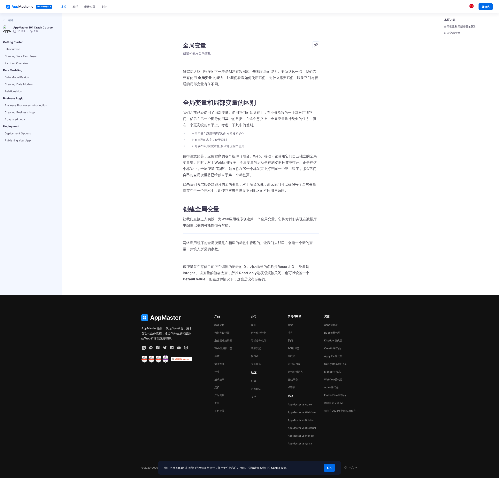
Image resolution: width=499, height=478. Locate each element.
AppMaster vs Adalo (300, 404)
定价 (216, 387)
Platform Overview (16, 63)
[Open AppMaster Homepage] (166, 317)
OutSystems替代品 (335, 363)
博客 (290, 332)
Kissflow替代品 (333, 340)
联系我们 (256, 348)
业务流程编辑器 (223, 340)
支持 (104, 6)
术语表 (291, 387)
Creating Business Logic (20, 112)
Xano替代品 (331, 324)
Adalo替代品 (331, 387)
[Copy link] (315, 44)
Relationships (13, 91)
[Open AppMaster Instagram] (186, 347)
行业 (216, 371)
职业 (253, 324)
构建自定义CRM (333, 402)
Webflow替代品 (333, 379)
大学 (290, 324)
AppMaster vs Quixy (300, 443)
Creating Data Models (19, 84)
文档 (253, 396)
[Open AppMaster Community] (144, 348)
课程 (63, 6)
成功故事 (219, 379)
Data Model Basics (17, 77)
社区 (253, 381)
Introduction (12, 49)
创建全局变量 (452, 32)
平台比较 (219, 410)
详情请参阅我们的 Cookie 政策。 (269, 467)
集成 (216, 356)
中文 (351, 467)
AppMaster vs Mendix (301, 435)
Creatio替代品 (332, 348)
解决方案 (219, 363)
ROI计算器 (294, 348)
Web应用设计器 (223, 348)
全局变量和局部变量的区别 (460, 26)
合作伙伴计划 (258, 332)
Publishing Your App (18, 140)
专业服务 (256, 363)
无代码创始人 (295, 371)
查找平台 (293, 379)
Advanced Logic (15, 119)
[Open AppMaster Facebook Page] (158, 347)
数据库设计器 (222, 332)
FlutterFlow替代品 (335, 395)
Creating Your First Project (21, 56)
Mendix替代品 (332, 371)
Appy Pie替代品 (333, 356)
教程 (75, 6)
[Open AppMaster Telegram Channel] (151, 347)
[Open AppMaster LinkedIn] (172, 347)
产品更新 (219, 395)
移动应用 (219, 324)
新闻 (290, 340)
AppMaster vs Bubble (301, 420)
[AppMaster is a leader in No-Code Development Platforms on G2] (144, 359)
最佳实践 (89, 6)
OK (329, 468)
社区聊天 (256, 388)
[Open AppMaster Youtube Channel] (179, 347)
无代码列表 (294, 363)
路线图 (291, 356)
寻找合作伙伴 (258, 340)
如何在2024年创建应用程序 (340, 410)
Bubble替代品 (332, 332)
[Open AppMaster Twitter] (165, 347)
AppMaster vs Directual (302, 427)
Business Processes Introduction (26, 105)
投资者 (255, 356)
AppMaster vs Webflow (302, 412)
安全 (216, 402)
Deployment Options (18, 133)
